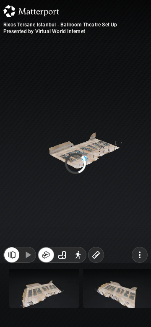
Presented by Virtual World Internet (44, 31)
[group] (62, 309)
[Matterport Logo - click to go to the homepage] (31, 10)
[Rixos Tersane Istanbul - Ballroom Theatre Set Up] (75, 163)
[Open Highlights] (11, 309)
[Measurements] (96, 309)
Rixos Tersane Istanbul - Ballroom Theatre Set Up (60, 25)
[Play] (27, 309)
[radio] (46, 309)
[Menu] (140, 309)
